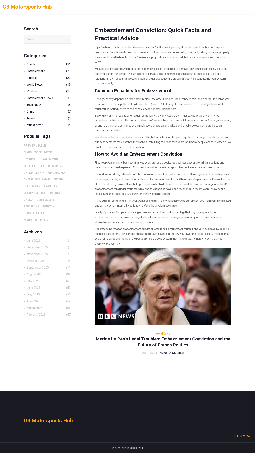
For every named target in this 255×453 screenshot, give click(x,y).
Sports (49, 64)
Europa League (34, 213)
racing (55, 193)
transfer (50, 186)
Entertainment (49, 71)
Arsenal (59, 179)
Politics (49, 91)
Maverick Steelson (171, 353)
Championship (34, 172)
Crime (49, 111)
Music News (49, 125)
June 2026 (49, 240)
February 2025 (49, 314)
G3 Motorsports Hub (27, 7)
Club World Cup (35, 193)
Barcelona (31, 206)
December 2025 (49, 247)
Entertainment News (49, 98)
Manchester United (38, 152)
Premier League (35, 145)
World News (163, 333)
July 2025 (49, 281)
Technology (49, 105)
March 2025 (49, 308)
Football (49, 78)
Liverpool (31, 159)
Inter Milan (32, 186)
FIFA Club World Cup (53, 165)
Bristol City (45, 199)
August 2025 (49, 274)
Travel (49, 118)
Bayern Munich (51, 159)
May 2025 (49, 294)
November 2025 (49, 254)
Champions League (37, 179)
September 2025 (49, 267)
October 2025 (49, 261)
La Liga (28, 199)
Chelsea (29, 165)
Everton (49, 206)
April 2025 (49, 301)
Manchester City (36, 220)
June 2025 (49, 287)
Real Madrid (56, 172)
